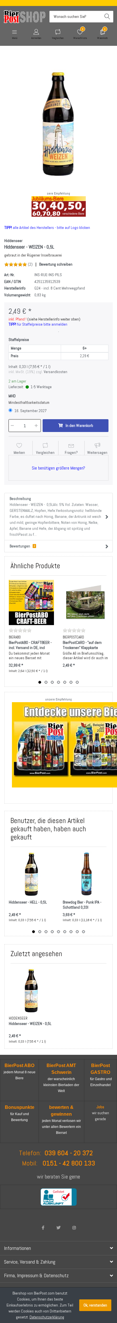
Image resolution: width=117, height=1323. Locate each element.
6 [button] (71, 682)
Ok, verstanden (95, 1305)
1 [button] (39, 682)
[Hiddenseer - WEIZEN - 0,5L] (58, 123)
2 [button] (46, 682)
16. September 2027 (30, 410)
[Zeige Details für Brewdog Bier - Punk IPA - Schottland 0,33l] (85, 873)
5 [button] (64, 682)
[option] (58, 123)
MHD (12, 395)
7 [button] (77, 682)
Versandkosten (55, 371)
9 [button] (83, 931)
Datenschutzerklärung (47, 1317)
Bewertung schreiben (55, 264)
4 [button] (58, 682)
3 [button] (52, 682)
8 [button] (77, 931)
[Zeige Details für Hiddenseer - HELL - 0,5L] (31, 873)
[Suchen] (107, 16)
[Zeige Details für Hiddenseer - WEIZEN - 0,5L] (31, 990)
